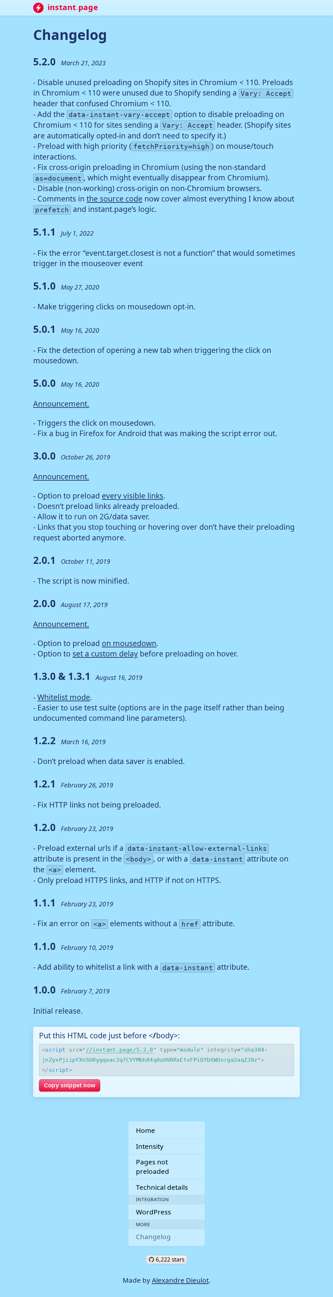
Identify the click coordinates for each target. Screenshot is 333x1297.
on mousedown (129, 643)
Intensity (150, 1146)
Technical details (162, 1187)
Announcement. (61, 403)
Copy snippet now (69, 1085)
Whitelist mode (63, 697)
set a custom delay (105, 653)
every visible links (132, 495)
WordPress (153, 1211)
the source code (114, 198)
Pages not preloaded (152, 1166)
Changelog (153, 1236)
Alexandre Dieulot (180, 1280)
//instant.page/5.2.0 (119, 1049)
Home (145, 1130)
